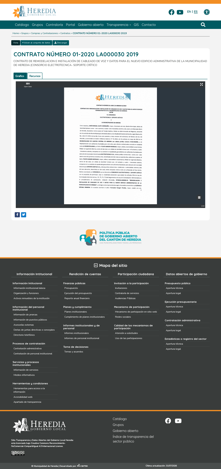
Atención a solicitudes (126, 333)
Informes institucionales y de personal (81, 327)
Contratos (65, 33)
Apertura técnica (174, 288)
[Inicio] (38, 12)
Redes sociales (123, 317)
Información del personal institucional (28, 308)
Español (196, 12)
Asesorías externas (24, 325)
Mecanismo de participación (131, 306)
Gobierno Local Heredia (62, 440)
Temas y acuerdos (73, 351)
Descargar (62, 42)
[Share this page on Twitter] (23, 214)
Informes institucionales (76, 333)
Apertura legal (173, 293)
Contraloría (54, 25)
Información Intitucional (27, 283)
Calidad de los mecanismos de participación (133, 327)
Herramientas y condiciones (30, 383)
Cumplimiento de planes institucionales (84, 317)
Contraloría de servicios (127, 293)
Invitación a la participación (131, 283)
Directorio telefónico (24, 335)
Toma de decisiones (75, 346)
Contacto (149, 25)
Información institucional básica (29, 288)
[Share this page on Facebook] (17, 214)
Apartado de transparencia (27, 402)
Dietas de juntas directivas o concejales (34, 329)
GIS (136, 25)
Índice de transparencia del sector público (133, 439)
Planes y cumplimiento (77, 306)
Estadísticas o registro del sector (186, 338)
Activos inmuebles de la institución (31, 298)
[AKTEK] (82, 466)
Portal (70, 25)
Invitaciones (121, 288)
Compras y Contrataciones (44, 33)
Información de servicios (26, 370)
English (189, 12)
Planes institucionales (75, 311)
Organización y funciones (26, 293)
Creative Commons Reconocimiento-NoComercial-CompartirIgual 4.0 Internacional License (38, 445)
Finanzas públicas (74, 283)
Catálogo (22, 25)
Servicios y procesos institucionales (26, 363)
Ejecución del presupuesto (78, 293)
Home (15, 33)
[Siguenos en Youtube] (180, 11)
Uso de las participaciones (128, 338)
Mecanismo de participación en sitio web (136, 311)
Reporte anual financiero (77, 298)
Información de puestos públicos (30, 319)
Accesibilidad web (23, 397)
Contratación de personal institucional (33, 353)
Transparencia (118, 25)
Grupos (37, 25)
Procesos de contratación (29, 343)
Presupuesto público (177, 283)
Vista (15, 42)
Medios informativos (24, 375)
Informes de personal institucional (81, 338)
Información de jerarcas (25, 314)
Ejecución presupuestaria (180, 301)
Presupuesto (71, 288)
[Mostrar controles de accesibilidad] (207, 12)
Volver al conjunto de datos (36, 42)
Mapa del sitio (113, 265)
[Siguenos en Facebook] (172, 11)
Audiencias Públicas (125, 298)
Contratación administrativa (27, 348)
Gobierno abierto (91, 25)
